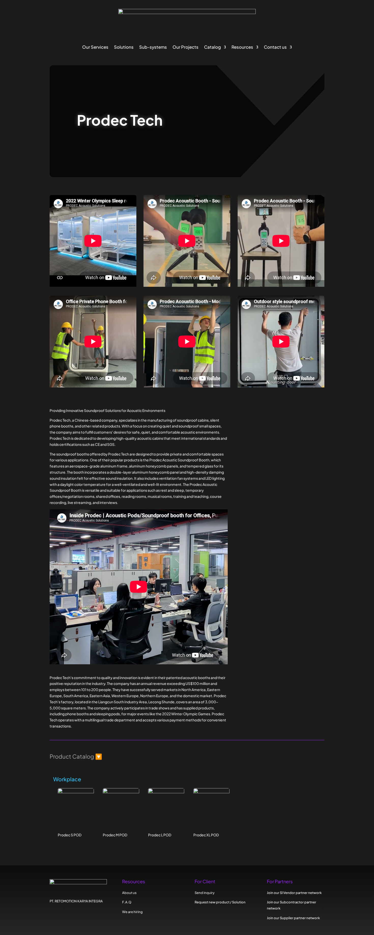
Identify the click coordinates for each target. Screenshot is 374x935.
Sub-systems (153, 47)
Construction (268, 462)
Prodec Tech (270, 438)
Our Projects (185, 47)
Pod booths (267, 484)
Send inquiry (264, 544)
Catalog (212, 47)
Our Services (95, 47)
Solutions (124, 47)
